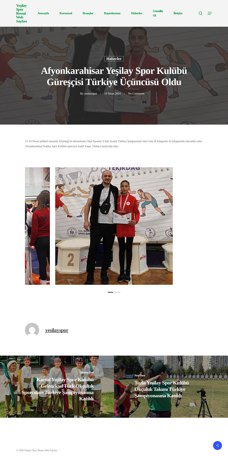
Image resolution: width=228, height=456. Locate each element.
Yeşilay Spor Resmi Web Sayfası (21, 13)
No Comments (136, 93)
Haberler (114, 58)
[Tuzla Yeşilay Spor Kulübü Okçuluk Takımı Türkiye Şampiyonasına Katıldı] (171, 387)
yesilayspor (90, 93)
